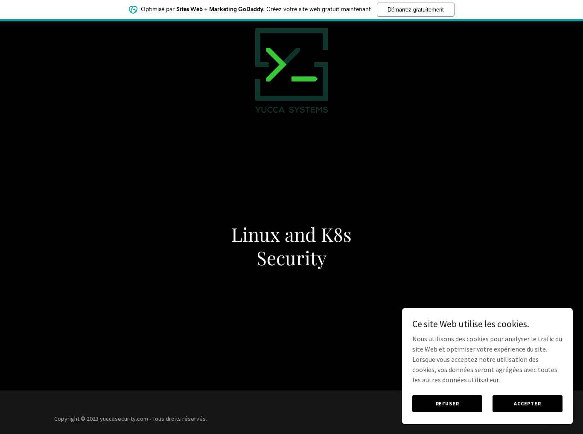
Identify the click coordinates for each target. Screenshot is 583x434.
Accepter (527, 403)
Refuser (447, 403)
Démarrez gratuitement (416, 9)
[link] (291, 31)
